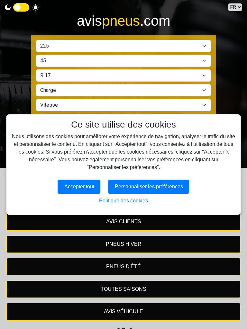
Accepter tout (79, 186)
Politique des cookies (123, 200)
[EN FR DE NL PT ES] (235, 7)
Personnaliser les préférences (149, 186)
